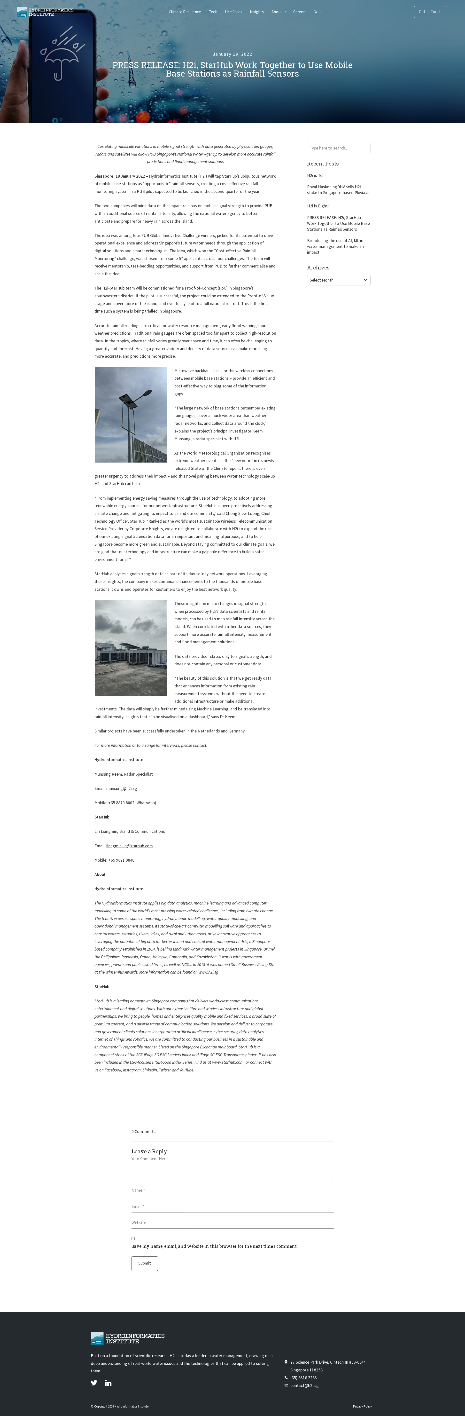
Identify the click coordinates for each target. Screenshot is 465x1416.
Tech (213, 11)
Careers (299, 11)
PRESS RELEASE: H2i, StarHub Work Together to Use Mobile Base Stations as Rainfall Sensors (338, 223)
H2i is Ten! (316, 175)
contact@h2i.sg (304, 1385)
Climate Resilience (185, 11)
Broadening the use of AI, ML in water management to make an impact (335, 246)
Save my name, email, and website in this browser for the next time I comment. (215, 1246)
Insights (257, 11)
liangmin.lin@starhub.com (129, 846)
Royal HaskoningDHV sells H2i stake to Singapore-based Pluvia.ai (338, 189)
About (276, 11)
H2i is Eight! (318, 206)
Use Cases (233, 11)
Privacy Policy (362, 1406)
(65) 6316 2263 (303, 1377)
